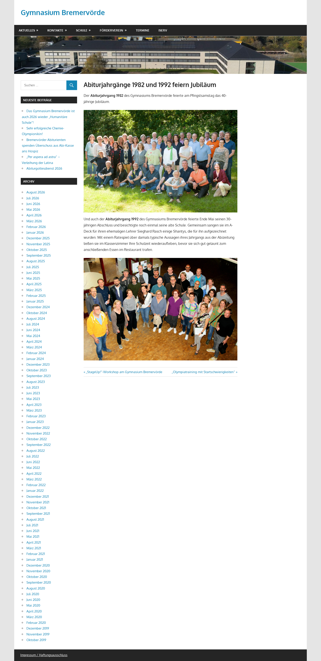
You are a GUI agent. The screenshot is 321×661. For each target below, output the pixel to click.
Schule (81, 30)
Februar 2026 (36, 227)
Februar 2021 (35, 554)
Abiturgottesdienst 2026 (44, 168)
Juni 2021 (32, 531)
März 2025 (34, 290)
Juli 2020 (32, 594)
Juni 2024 (33, 330)
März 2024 (34, 347)
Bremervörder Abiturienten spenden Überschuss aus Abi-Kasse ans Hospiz (48, 145)
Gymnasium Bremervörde (63, 12)
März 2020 (34, 617)
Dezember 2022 (38, 428)
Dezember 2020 (38, 565)
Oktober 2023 (36, 370)
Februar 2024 (36, 353)
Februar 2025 (36, 296)
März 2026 (34, 221)
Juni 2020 (33, 600)
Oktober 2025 (36, 250)
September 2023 (38, 376)
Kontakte (55, 30)
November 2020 (38, 571)
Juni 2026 (33, 204)
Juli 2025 (32, 267)
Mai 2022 (33, 468)
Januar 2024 (35, 359)
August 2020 (35, 588)
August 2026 (35, 192)
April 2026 (34, 215)
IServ (163, 30)
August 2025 (35, 261)
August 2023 (35, 382)
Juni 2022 (33, 462)
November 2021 (37, 502)
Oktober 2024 (36, 313)
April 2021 (33, 542)
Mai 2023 (33, 399)
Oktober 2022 (36, 439)
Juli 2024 (32, 324)
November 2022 (38, 433)
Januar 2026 (35, 232)
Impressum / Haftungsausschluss (43, 655)
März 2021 (33, 548)
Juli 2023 (32, 387)
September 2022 (38, 445)
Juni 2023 (33, 393)
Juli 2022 (32, 456)
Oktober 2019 (36, 640)
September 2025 (38, 255)
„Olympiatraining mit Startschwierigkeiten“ (203, 372)
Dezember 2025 (38, 238)
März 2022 (34, 479)
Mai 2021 (32, 536)
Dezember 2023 (38, 364)
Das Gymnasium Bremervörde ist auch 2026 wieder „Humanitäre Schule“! (48, 117)
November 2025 (38, 244)
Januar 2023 (35, 422)
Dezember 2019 (37, 628)
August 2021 (35, 519)
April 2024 (34, 341)
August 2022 (35, 451)
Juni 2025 (33, 273)
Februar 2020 (36, 623)
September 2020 (38, 582)
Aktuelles (27, 30)
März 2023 (34, 410)
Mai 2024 (33, 336)
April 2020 (34, 611)
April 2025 (34, 284)
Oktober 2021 (36, 508)
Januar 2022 (35, 491)
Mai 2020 (33, 605)
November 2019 (38, 634)
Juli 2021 (32, 525)
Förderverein (111, 30)
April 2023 (33, 405)
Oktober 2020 (36, 577)
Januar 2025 (35, 301)
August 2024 (35, 319)
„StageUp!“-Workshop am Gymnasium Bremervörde (124, 372)
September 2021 (38, 513)
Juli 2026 (32, 198)
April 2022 (33, 473)
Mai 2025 (33, 278)
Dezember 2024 (38, 307)
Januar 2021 (34, 559)
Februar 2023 (36, 416)
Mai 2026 (33, 209)
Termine (142, 30)
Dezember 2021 (37, 496)
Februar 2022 (36, 485)
